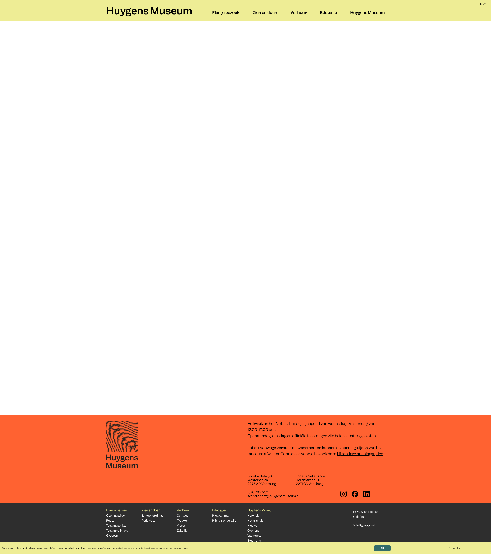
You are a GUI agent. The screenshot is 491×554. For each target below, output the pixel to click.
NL (482, 4)
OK (382, 548)
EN (482, 8)
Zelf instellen (454, 548)
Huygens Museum (149, 11)
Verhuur (298, 13)
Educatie (328, 13)
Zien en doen (265, 13)
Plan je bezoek (225, 13)
